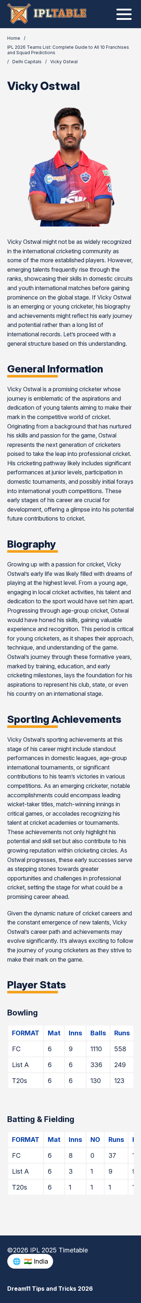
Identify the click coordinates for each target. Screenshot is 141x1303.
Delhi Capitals (27, 61)
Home (13, 38)
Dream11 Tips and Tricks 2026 (50, 1288)
